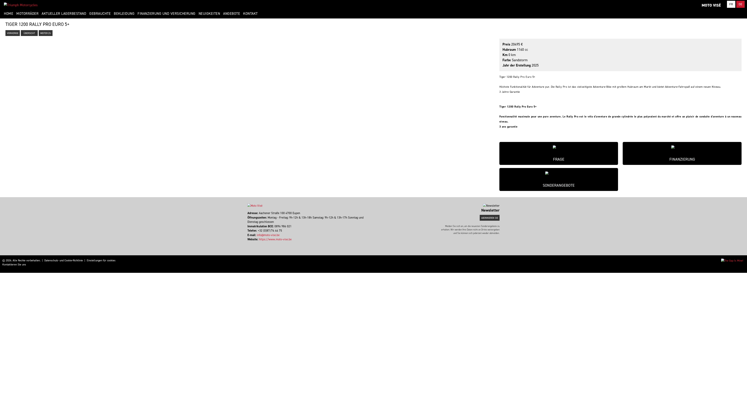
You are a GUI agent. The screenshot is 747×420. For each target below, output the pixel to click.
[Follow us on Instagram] (249, 244)
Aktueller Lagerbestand (64, 13)
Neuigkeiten (209, 13)
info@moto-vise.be (268, 235)
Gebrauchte (100, 13)
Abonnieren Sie (489, 218)
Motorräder (27, 13)
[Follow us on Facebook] (247, 244)
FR (731, 4)
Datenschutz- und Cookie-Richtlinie (63, 260)
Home (8, 13)
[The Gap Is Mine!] (732, 260)
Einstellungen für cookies (101, 260)
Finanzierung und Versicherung (167, 13)
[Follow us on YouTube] (251, 244)
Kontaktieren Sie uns (14, 264)
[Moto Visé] (21, 5)
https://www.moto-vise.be (275, 239)
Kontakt (250, 13)
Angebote (231, 13)
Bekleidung (124, 13)
